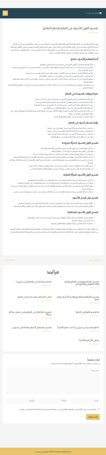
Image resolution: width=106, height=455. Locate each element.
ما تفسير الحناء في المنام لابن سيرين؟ (33, 281)
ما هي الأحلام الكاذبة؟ (88, 340)
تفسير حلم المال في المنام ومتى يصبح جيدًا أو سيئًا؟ (30, 313)
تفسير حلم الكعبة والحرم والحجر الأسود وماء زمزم (78, 297)
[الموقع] (21, 401)
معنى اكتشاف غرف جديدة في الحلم (34, 296)
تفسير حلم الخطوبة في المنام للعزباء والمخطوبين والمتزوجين (81, 282)
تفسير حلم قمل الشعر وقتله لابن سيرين (31, 327)
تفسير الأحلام (93, 32)
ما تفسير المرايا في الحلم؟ (87, 312)
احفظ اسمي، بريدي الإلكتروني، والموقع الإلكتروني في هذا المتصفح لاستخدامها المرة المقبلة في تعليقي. (57, 409)
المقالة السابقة (96, 260)
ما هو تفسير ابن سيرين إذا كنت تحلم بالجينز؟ (78, 327)
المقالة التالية (9, 260)
